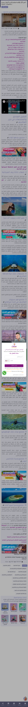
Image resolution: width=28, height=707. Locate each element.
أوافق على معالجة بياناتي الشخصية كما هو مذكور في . (13, 369)
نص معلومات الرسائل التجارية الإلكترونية (14, 369)
